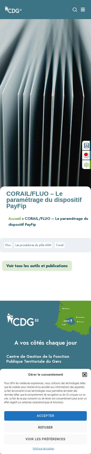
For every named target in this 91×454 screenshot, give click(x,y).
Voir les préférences (45, 439)
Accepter (45, 416)
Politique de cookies (43, 448)
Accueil (14, 218)
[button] (85, 374)
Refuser (45, 427)
